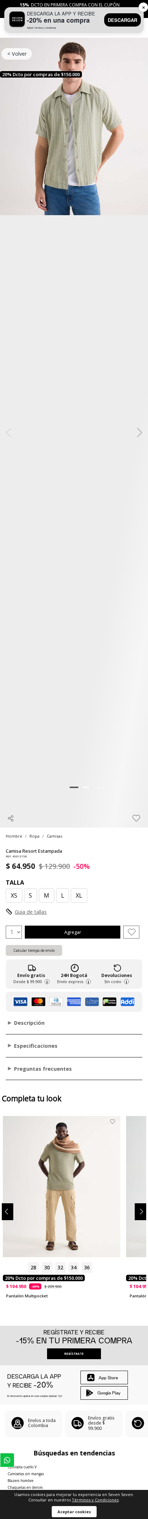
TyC (60, 1395)
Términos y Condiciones (95, 1499)
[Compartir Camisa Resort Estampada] (11, 818)
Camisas (54, 836)
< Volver (17, 53)
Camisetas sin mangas (26, 1473)
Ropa (34, 836)
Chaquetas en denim (25, 1487)
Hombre (14, 836)
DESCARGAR (122, 20)
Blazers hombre (20, 1480)
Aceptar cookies (74, 1511)
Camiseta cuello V (22, 1466)
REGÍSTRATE (74, 1354)
